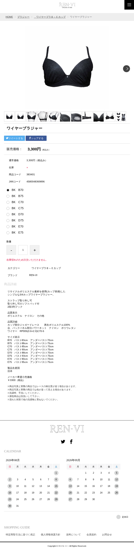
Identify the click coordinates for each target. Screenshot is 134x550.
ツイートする (15, 138)
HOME (9, 16)
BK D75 (18, 220)
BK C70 (18, 202)
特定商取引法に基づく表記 (20, 534)
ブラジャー (23, 16)
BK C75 (18, 208)
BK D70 (18, 214)
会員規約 (91, 534)
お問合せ (107, 534)
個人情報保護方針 (50, 534)
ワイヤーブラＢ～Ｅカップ (50, 16)
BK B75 (17, 196)
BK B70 (17, 190)
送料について (73, 534)
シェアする (37, 138)
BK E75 (17, 232)
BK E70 (17, 226)
